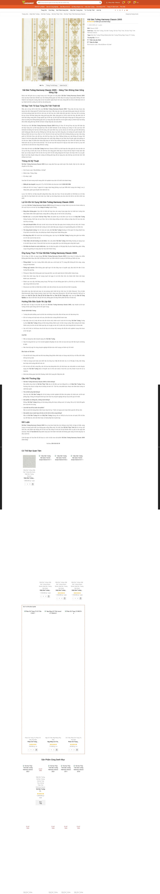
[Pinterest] (122, 10)
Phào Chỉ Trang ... (33, 741)
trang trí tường (44, 207)
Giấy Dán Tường (34, 14)
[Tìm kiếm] (100, 2)
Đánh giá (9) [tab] (63, 85)
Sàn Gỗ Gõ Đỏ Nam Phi (45, 295)
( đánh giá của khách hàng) (102, 21)
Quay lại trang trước (132, 14)
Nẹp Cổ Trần (48, 737)
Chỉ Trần (68, 737)
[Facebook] (115, 10)
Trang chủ (25, 14)
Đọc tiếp (40, 802)
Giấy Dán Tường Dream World (45, 584)
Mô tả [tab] (42, 85)
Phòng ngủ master (29, 267)
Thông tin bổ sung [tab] (51, 85)
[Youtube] (127, 10)
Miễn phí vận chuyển (29, 184)
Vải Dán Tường (45, 14)
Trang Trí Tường (130, 35)
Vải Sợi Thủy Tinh (57, 14)
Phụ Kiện (34, 739)
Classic (97, 37)
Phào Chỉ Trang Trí (30, 737)
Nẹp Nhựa (55, 737)
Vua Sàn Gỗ (34, 431)
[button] (113, 2)
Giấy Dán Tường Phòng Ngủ (116, 35)
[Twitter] (117, 10)
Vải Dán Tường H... (40, 790)
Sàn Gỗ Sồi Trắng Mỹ (61, 295)
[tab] (41, 85)
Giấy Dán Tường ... (29, 478)
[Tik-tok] (124, 10)
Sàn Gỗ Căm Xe (32, 295)
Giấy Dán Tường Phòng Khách (99, 35)
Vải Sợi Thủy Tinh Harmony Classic (74, 14)
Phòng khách (27, 262)
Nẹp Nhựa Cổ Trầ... (53, 741)
